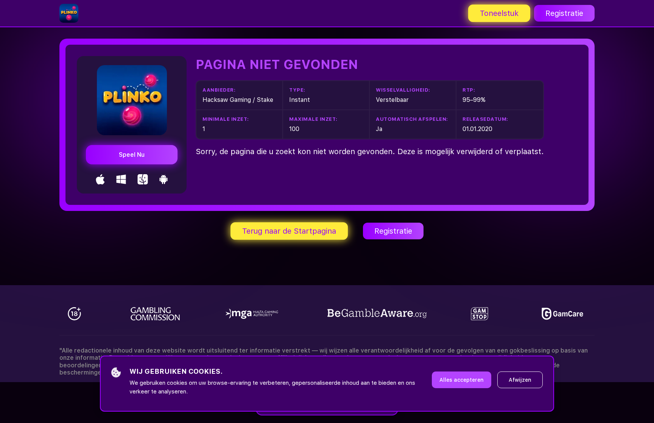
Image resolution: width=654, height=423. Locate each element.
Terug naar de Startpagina (289, 231)
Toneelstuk (499, 13)
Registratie (564, 13)
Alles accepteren (461, 380)
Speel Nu (132, 154)
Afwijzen (520, 380)
